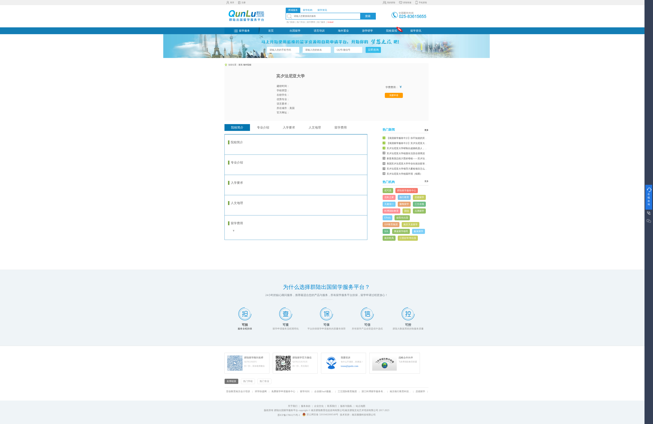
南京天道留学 (410, 224)
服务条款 (306, 406)
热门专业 (301, 22)
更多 (426, 130)
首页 (271, 30)
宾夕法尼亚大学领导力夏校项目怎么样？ (408, 168)
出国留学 (295, 30)
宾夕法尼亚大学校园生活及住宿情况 (406, 153)
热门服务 (321, 22)
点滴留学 (419, 211)
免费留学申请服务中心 (283, 391)
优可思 (387, 190)
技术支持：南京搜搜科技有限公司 (358, 414)
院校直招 (391, 30)
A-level (330, 22)
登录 (232, 2)
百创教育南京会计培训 (238, 391)
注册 (243, 2)
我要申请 (393, 95)
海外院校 (247, 65)
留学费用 (311, 22)
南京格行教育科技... (400, 391)
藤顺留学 (404, 204)
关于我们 (292, 406)
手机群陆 (423, 2)
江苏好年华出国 (407, 238)
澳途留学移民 (401, 231)
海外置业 (343, 30)
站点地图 (360, 406)
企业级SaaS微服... (323, 391)
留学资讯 (415, 30)
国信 (406, 211)
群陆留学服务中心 (406, 190)
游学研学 (367, 30)
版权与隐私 (346, 406)
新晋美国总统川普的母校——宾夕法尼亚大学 (410, 158)
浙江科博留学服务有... (373, 391)
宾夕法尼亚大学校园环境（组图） (404, 174)
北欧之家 (389, 197)
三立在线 (419, 204)
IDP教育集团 (391, 224)
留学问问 (304, 391)
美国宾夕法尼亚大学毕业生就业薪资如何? (409, 163)
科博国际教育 (391, 211)
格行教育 (404, 197)
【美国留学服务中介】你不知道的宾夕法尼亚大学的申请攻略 (419, 138)
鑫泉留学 (418, 231)
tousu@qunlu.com (349, 366)
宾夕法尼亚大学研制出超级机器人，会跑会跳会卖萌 (414, 148)
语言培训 (319, 30)
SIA (386, 231)
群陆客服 (407, 2)
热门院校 (291, 22)
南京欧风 (389, 238)
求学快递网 (261, 391)
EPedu (387, 217)
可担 (245, 324)
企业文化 (319, 406)
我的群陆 (391, 2)
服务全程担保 (245, 328)
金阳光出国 (402, 217)
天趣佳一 (389, 204)
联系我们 (332, 406)
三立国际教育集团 (347, 391)
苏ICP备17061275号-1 (289, 415)
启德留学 (419, 197)
